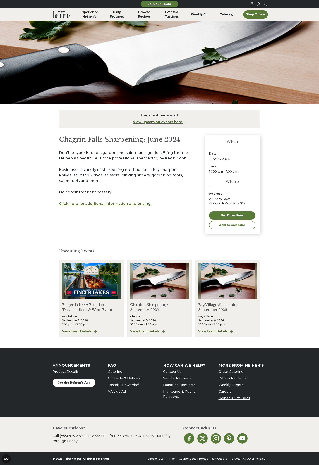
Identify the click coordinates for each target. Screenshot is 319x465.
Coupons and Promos (193, 458)
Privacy (171, 458)
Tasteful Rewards (123, 384)
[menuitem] (62, 14)
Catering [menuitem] (227, 14)
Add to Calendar (232, 225)
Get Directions (232, 215)
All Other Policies (254, 458)
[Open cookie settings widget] (6, 458)
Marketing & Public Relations (179, 394)
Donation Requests (179, 385)
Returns (235, 458)
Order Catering (231, 371)
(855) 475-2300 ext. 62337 (81, 436)
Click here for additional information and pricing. (105, 203)
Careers (225, 391)
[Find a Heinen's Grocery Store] (252, 4)
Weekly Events (231, 385)
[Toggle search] (265, 4)
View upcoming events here (158, 122)
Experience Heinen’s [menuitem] (89, 14)
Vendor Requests (177, 378)
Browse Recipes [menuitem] (144, 14)
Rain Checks (219, 458)
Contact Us (172, 371)
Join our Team (159, 4)
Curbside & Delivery (124, 378)
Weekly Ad (117, 391)
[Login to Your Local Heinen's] (258, 4)
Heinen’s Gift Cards (234, 398)
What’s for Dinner (233, 378)
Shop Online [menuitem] (255, 14)
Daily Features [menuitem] (117, 14)
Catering (115, 371)
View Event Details (91, 332)
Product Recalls (66, 371)
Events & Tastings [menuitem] (172, 14)
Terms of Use (155, 458)
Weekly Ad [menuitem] (199, 14)
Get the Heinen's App (74, 382)
